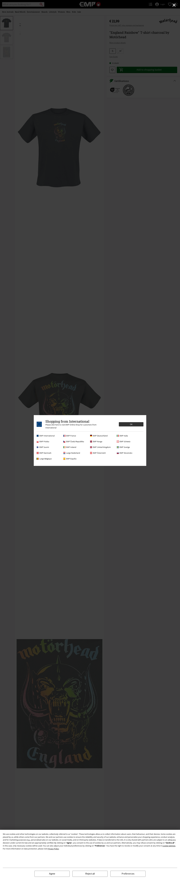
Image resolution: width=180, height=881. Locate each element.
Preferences (128, 873)
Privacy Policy (53, 848)
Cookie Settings (168, 845)
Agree (52, 874)
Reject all (90, 874)
